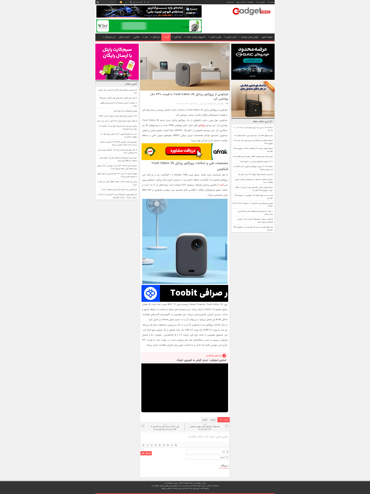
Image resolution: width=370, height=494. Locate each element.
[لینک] (176, 445)
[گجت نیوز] (251, 16)
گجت (166, 37)
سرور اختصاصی (187, 488)
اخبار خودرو (231, 37)
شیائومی (205, 420)
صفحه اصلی (267, 37)
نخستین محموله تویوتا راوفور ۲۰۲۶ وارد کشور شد (255, 174)
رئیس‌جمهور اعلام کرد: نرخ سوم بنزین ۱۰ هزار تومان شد (253, 135)
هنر (146, 37)
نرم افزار (156, 37)
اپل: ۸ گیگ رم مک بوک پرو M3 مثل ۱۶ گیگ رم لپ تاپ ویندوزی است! (165, 427)
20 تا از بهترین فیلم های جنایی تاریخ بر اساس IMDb (118, 116)
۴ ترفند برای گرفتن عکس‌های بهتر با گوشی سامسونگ (118, 98)
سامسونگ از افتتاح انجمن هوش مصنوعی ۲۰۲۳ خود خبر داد (205, 427)
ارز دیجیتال (110, 37)
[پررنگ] (143, 445)
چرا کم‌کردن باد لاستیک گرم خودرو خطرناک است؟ (119, 189)
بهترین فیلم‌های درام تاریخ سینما (125, 111)
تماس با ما (260, 2)
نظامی (136, 37)
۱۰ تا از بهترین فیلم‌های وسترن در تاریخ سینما (256, 161)
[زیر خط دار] (152, 445)
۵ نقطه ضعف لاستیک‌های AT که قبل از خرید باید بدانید (117, 121)
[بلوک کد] (172, 445)
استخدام (230, 2)
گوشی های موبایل (250, 37)
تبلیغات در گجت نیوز (244, 2)
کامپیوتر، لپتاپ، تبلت (196, 37)
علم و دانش (215, 37)
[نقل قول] (168, 445)
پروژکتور (201, 125)
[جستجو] (98, 2)
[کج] (148, 445)
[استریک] (156, 445)
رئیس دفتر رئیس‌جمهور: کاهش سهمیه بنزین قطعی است (252, 156)
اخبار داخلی (124, 37)
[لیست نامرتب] (164, 445)
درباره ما (271, 2)
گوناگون (177, 37)
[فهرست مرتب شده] (160, 445)
